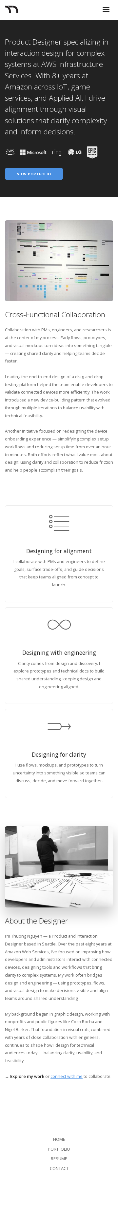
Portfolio (59, 1149)
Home (59, 1139)
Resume (59, 1158)
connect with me (66, 1076)
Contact (59, 1168)
